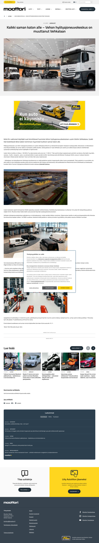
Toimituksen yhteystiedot (11, 525)
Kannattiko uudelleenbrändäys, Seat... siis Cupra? (17, 424)
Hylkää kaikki (49, 287)
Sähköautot (32, 526)
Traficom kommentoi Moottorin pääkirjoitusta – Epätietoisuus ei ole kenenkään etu (25, 438)
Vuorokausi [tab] (44, 417)
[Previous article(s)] (88, 348)
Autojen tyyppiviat (34, 514)
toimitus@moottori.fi (9, 521)
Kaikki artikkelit (76, 348)
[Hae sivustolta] (91, 2)
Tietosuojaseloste (8, 533)
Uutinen (10, 16)
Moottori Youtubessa (88, 520)
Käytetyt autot (33, 520)
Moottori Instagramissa (88, 516)
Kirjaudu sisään (67, 2)
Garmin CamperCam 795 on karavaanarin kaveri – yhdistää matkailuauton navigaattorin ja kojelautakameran (31, 452)
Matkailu (31, 532)
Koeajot (31, 517)
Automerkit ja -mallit (86, 9)
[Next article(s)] (93, 348)
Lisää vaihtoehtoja (34, 287)
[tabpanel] (49, 438)
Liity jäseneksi (73, 491)
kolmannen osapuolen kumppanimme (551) (49, 259)
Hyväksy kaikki (65, 287)
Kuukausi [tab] (55, 417)
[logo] (14, 10)
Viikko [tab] (50, 417)
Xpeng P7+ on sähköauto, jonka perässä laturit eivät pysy (19, 445)
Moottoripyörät (33, 523)
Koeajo (87, 372)
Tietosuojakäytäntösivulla (37, 281)
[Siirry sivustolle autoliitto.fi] (66, 538)
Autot (30, 511)
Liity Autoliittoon (9, 2)
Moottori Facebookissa (88, 512)
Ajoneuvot (53, 23)
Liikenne (50, 372)
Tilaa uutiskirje (20, 2)
